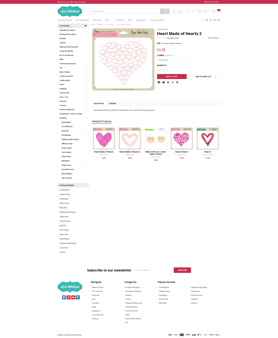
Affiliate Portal (65, 20)
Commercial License (68, 63)
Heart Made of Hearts (103, 152)
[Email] (163, 82)
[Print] (168, 82)
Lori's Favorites (157, 20)
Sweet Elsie (66, 156)
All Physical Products (68, 34)
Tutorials (119, 20)
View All (62, 252)
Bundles (63, 38)
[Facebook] (207, 20)
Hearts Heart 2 (181, 152)
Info (107, 20)
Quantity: (162, 65)
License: (165, 55)
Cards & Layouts (66, 76)
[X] (203, 20)
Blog (130, 20)
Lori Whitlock (67, 126)
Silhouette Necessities (69, 47)
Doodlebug (66, 135)
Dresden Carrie (68, 169)
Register (180, 12)
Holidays (63, 89)
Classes (63, 42)
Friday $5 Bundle (66, 51)
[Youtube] (215, 20)
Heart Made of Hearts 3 (130, 152)
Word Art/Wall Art (67, 109)
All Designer (66, 122)
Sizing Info (141, 20)
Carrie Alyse (66, 152)
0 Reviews (112, 103)
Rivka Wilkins (67, 174)
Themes (63, 105)
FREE (61, 59)
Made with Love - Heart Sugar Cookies (156, 153)
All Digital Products (67, 30)
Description (98, 103)
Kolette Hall (66, 148)
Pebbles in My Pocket (70, 139)
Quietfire (65, 131)
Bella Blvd (66, 161)
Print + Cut (64, 97)
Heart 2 (207, 152)
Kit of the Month (66, 55)
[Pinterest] (211, 20)
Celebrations (65, 80)
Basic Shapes (65, 72)
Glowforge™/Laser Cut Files (71, 114)
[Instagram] (218, 20)
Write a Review (213, 38)
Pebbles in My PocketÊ (68, 243)
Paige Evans (66, 165)
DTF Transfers (82, 20)
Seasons (63, 101)
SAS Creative (67, 178)
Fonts (62, 84)
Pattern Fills (65, 93)
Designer (63, 118)
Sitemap (95, 318)
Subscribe (97, 20)
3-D (61, 68)
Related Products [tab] (102, 121)
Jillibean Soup (67, 143)
